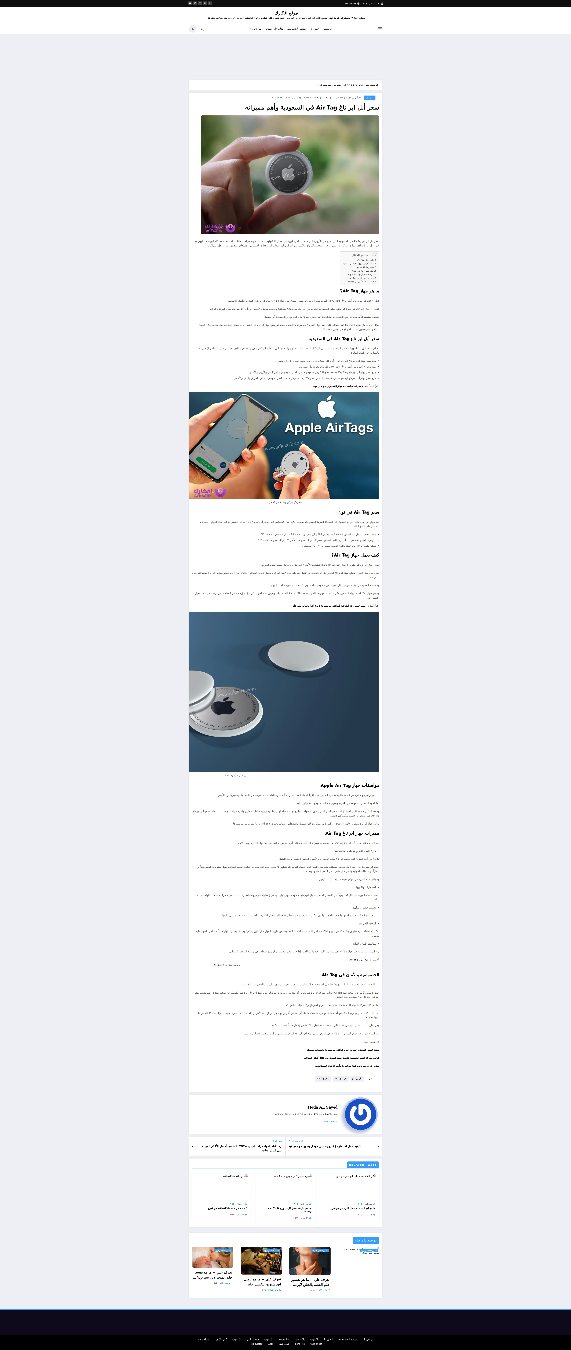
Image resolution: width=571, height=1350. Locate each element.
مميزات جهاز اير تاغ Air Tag (361, 278)
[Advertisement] (285, 56)
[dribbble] (200, 3)
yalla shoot (253, 1339)
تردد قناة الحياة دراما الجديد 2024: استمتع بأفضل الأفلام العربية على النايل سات (242, 1148)
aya (215, 1282)
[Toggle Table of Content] (372, 255)
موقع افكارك (286, 13)
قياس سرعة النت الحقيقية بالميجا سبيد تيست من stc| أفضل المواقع (341, 1058)
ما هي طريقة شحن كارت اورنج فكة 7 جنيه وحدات (289, 1210)
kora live (300, 1344)
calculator (256, 1344)
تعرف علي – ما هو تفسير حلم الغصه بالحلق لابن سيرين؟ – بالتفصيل (310, 1282)
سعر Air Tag (329, 97)
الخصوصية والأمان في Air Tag (361, 281)
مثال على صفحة (274, 29)
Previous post (295, 1141)
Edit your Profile (323, 1114)
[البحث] (202, 29)
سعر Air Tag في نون (365, 267)
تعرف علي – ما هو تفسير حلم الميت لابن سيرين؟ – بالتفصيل (212, 1275)
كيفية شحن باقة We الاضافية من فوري (227, 1208)
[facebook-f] (210, 3)
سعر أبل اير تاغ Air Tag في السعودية (357, 263)
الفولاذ (342, 803)
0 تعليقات (274, 97)
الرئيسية (327, 29)
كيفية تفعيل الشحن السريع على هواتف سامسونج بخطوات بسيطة (342, 1050)
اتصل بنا (314, 29)
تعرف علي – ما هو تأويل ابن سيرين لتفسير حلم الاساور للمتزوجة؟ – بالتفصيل (262, 1282)
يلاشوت (314, 1339)
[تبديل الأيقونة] (380, 29)
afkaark (368, 1204)
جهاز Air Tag (342, 97)
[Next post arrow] (193, 1146)
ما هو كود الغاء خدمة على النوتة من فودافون (353, 1208)
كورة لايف (221, 1339)
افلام (270, 1344)
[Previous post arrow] (378, 1146)
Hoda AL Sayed (311, 97)
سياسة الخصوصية (297, 29)
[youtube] (190, 3)
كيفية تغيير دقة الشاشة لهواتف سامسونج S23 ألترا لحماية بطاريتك (329, 606)
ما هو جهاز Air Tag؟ (365, 260)
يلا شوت (300, 1339)
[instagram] (195, 3)
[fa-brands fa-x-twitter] (205, 3)
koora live (284, 1339)
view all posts (330, 1121)
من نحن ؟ (255, 29)
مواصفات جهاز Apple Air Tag (360, 274)
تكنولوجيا (369, 97)
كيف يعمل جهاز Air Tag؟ (363, 270)
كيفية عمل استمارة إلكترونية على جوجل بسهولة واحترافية (324, 1146)
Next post (277, 1141)
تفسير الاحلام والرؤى (223, 1250)
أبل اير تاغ (353, 97)
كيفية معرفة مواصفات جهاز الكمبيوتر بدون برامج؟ (340, 386)
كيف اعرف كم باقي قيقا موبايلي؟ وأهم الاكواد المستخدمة (347, 1066)
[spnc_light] (192, 29)
